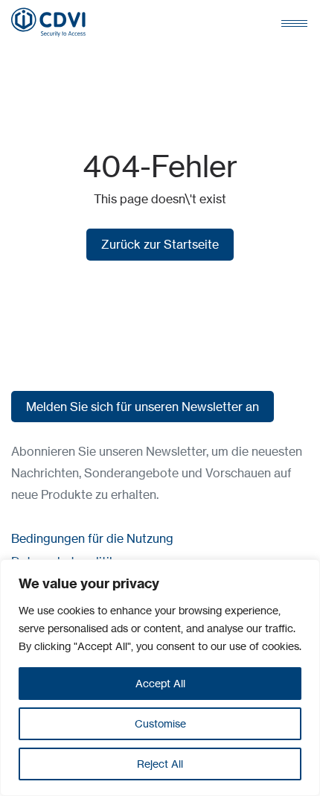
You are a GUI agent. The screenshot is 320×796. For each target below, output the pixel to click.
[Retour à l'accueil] (48, 22)
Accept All (160, 683)
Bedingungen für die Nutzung (92, 538)
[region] (160, 677)
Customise (160, 723)
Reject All (160, 763)
